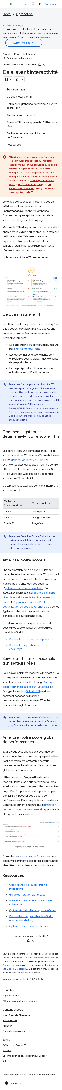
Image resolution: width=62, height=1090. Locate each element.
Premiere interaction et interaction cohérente (32, 411)
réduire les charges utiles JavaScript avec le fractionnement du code (29, 597)
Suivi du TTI (33, 691)
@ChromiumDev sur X (14, 1045)
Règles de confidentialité (42, 1074)
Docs (7, 14)
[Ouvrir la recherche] (33, 4)
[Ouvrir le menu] (5, 4)
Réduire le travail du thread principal (31, 639)
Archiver (7, 1025)
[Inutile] (44, 64)
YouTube (7, 1050)
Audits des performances (19, 58)
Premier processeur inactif (34, 384)
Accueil (6, 54)
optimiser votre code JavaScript (24, 588)
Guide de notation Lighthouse (27, 894)
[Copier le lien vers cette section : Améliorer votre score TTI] (52, 560)
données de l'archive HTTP (27, 460)
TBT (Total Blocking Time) (30, 184)
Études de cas (10, 1020)
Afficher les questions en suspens (20, 1000)
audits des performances (35, 856)
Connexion (51, 3)
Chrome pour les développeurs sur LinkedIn (25, 1055)
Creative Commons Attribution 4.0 (40, 957)
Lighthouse (24, 14)
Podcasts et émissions (14, 1030)
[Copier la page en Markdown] (17, 79)
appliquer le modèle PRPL (30, 602)
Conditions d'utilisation (14, 1074)
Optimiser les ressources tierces (28, 926)
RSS (5, 1060)
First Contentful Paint (27, 348)
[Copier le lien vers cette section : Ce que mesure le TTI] (45, 315)
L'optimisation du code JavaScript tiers (26, 606)
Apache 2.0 (8, 965)
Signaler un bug (11, 995)
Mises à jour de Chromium (16, 1015)
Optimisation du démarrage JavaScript (32, 910)
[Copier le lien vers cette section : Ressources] (27, 876)
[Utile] (39, 64)
